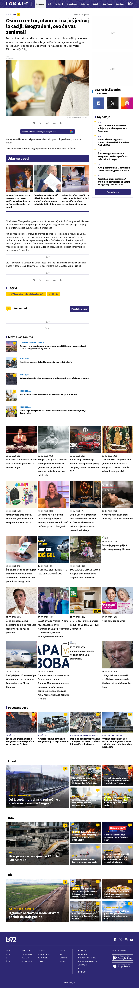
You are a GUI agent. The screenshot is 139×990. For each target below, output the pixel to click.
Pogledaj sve (113, 192)
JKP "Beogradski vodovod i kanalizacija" (26, 294)
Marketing (83, 951)
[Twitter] (113, 103)
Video (62, 951)
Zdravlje (26, 951)
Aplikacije (82, 965)
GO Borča (54, 294)
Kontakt (82, 972)
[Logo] (17, 4)
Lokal (40, 961)
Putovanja (27, 954)
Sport (9, 954)
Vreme (63, 961)
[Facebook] (98, 103)
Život (8, 961)
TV (61, 954)
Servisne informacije (20, 795)
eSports (41, 951)
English (63, 958)
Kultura (25, 958)
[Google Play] (122, 957)
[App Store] (122, 966)
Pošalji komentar (79, 308)
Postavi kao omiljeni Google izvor (39, 131)
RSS (79, 968)
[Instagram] (127, 103)
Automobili (43, 958)
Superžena (27, 961)
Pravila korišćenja (87, 958)
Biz (7, 958)
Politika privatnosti (87, 961)
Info (8, 951)
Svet (11, 852)
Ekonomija (25, 391)
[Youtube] (131, 939)
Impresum (82, 954)
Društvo (11, 14)
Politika (108, 851)
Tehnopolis (43, 954)
